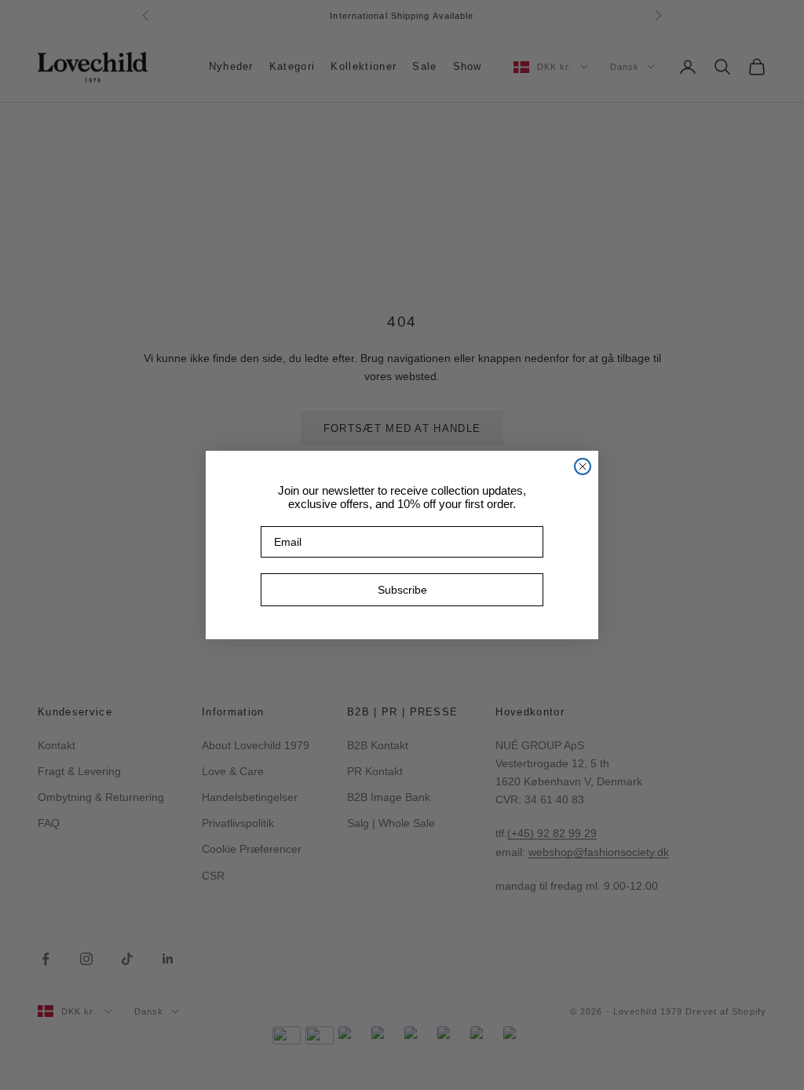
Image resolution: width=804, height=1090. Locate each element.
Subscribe (402, 589)
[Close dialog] (582, 466)
